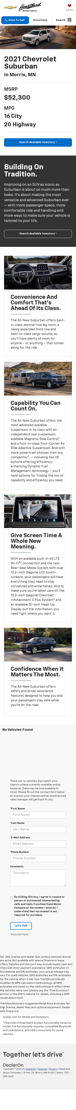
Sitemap (42, 1069)
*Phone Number (19, 852)
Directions (40, 20)
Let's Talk (21, 925)
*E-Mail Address (20, 838)
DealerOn (31, 1069)
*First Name (17, 809)
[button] (15, 20)
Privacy (53, 1069)
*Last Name (17, 823)
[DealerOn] (13, 1065)
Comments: (17, 867)
